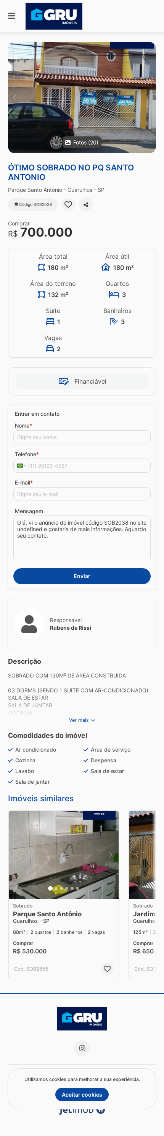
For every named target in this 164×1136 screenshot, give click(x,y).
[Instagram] (82, 1048)
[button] (82, 97)
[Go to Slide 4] (66, 888)
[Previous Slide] (14, 97)
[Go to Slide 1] (50, 888)
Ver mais (79, 720)
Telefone (27, 454)
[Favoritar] (68, 204)
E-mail (24, 482)
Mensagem (29, 511)
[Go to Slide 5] (72, 888)
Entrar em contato (37, 413)
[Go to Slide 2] (56, 888)
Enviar (82, 576)
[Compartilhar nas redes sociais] (86, 204)
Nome (23, 425)
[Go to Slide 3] (61, 888)
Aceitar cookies (82, 1094)
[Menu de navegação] (11, 16)
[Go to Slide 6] (77, 888)
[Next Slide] (149, 97)
